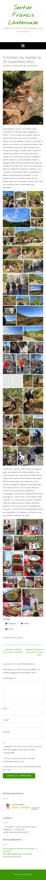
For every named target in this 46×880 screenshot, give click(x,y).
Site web (6, 731)
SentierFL (34, 65)
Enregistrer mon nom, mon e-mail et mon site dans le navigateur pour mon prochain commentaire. (22, 749)
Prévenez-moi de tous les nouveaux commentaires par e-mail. (19, 760)
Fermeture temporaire (12, 856)
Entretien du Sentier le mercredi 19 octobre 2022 (34, 652)
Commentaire (9, 678)
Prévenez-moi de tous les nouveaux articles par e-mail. (22, 768)
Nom (6, 708)
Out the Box (27, 874)
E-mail (6, 720)
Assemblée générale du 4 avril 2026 (17, 854)
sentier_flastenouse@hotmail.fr (15, 832)
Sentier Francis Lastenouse (23, 15)
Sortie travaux (17, 637)
